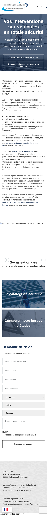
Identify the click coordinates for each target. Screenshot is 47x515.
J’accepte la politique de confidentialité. (21, 435)
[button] (7, 260)
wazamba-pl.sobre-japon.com (12, 514)
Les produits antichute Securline (23, 57)
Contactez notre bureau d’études (16, 501)
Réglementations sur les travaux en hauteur (23, 65)
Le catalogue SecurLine (23, 294)
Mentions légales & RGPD (13, 499)
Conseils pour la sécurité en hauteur (17, 488)
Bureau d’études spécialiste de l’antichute (20, 485)
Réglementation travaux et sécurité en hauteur (21, 504)
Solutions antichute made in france (17, 490)
